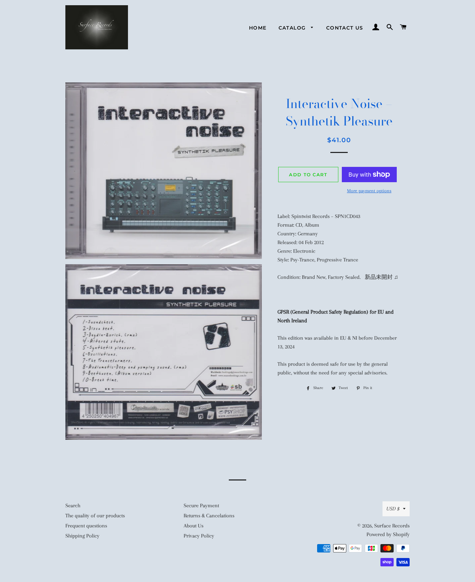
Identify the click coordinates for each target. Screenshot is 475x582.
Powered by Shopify (388, 534)
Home (258, 28)
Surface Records (392, 526)
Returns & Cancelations (209, 515)
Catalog (293, 28)
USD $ (393, 509)
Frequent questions (86, 526)
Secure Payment (201, 505)
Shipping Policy (82, 536)
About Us (193, 526)
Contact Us (344, 28)
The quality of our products (95, 515)
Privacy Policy (199, 536)
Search (72, 505)
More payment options (369, 190)
